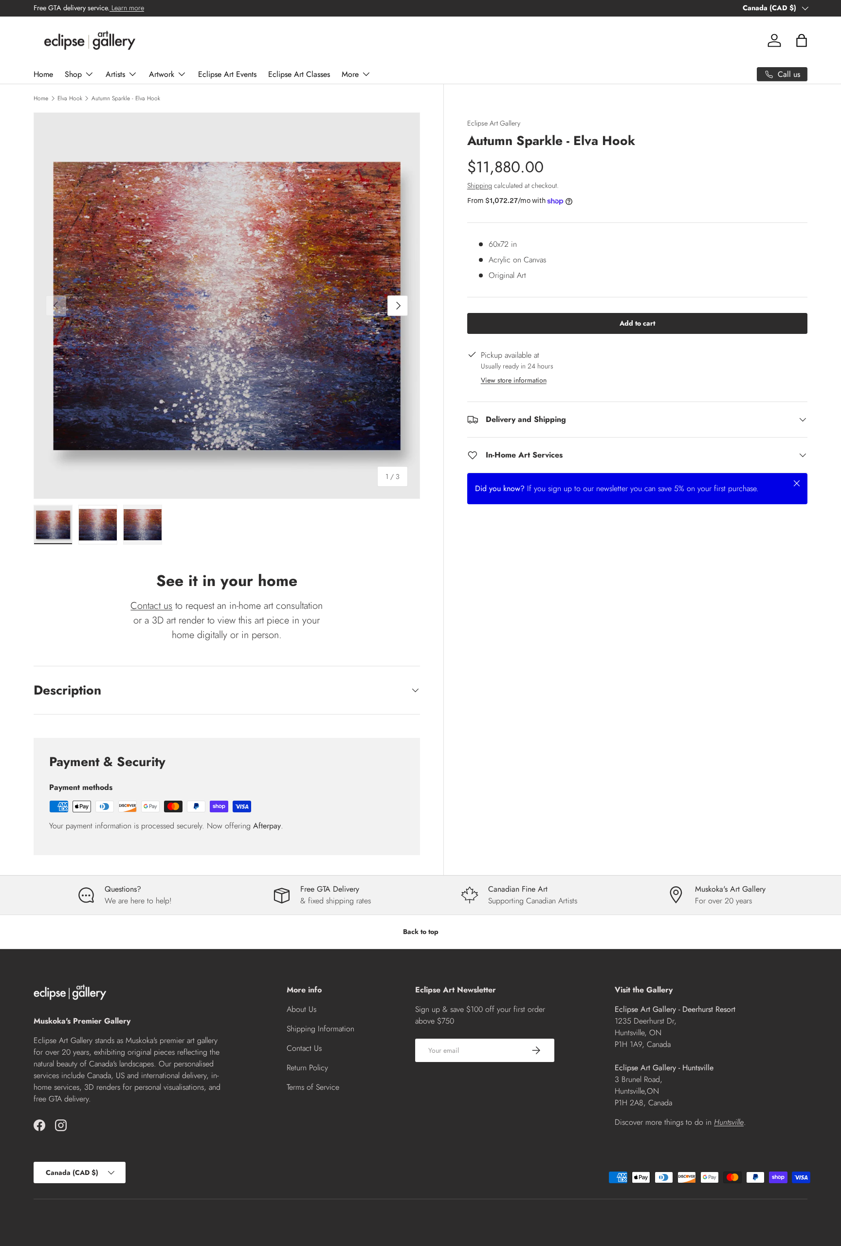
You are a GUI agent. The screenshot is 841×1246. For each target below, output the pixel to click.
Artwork (161, 74)
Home (43, 74)
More (350, 74)
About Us (301, 1009)
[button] (801, 40)
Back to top (421, 931)
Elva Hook (69, 98)
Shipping (479, 185)
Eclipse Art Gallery (493, 123)
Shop (73, 74)
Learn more (127, 8)
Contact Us (304, 1048)
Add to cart (637, 323)
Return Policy (307, 1067)
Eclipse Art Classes (299, 74)
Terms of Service (313, 1087)
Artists (115, 74)
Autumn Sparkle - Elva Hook (125, 98)
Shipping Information (320, 1028)
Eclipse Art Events (227, 74)
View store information (514, 380)
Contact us (151, 606)
